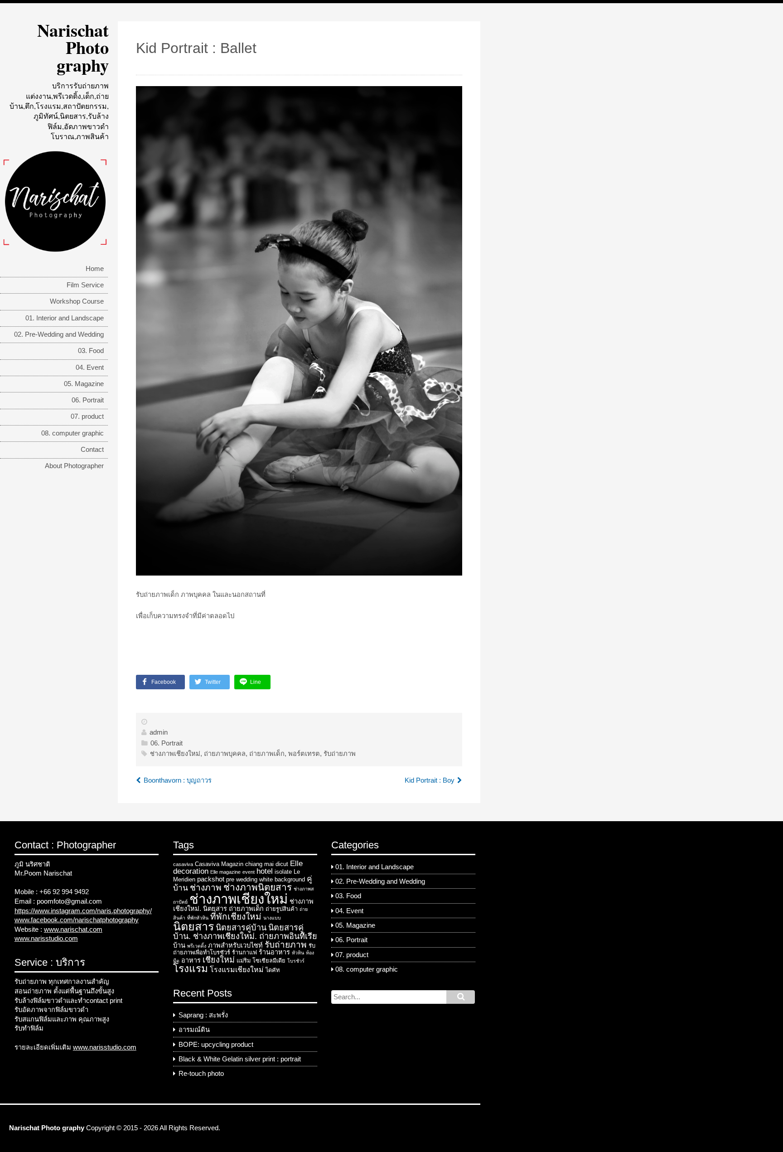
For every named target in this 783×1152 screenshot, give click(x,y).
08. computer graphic (72, 433)
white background (282, 879)
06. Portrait (88, 400)
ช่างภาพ (206, 887)
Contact (92, 449)
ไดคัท (273, 970)
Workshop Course (77, 301)
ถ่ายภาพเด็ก (267, 753)
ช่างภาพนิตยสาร (257, 887)
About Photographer (74, 466)
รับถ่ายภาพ (340, 753)
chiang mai (259, 864)
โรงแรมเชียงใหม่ (237, 969)
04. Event (90, 367)
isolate (283, 871)
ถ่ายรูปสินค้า (282, 908)
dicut (282, 864)
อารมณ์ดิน (194, 1029)
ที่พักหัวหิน (197, 917)
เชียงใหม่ (219, 959)
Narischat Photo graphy (73, 47)
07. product (87, 416)
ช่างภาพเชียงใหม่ (175, 753)
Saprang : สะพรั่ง (203, 1015)
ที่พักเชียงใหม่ (235, 916)
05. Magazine (84, 383)
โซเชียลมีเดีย (268, 960)
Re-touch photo (201, 1073)
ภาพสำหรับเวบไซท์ (235, 945)
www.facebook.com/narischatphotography (76, 920)
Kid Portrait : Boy (429, 780)
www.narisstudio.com (46, 938)
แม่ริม (244, 960)
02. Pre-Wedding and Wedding (59, 334)
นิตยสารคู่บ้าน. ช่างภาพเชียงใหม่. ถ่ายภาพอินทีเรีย (245, 932)
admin (159, 732)
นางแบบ (272, 917)
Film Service (85, 285)
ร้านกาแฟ (244, 952)
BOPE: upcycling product (216, 1044)
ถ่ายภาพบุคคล (225, 753)
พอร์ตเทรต (304, 753)
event (248, 872)
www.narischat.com (73, 929)
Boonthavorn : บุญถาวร (178, 780)
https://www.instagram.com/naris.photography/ (83, 911)
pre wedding (241, 879)
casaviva (183, 864)
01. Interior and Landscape (64, 318)
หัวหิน (298, 952)
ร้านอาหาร (274, 952)
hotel (264, 871)
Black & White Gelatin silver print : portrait (240, 1059)
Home (95, 268)
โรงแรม (190, 968)
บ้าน (179, 945)
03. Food (91, 350)
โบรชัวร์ (295, 960)
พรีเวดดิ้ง (196, 946)
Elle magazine (225, 872)
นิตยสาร (193, 926)
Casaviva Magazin (219, 864)
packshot (210, 879)
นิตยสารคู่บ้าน (241, 927)
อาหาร (191, 960)
